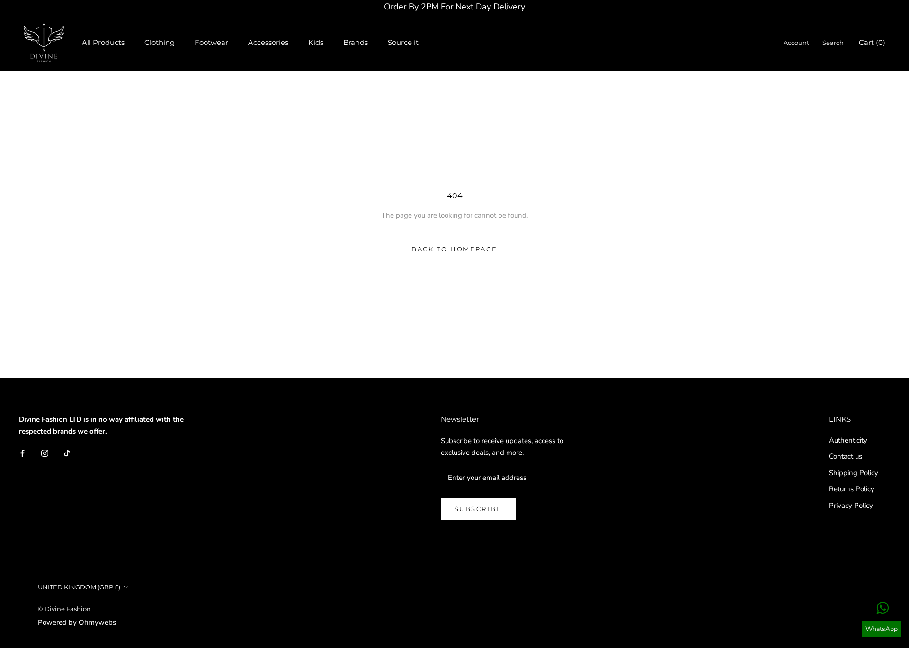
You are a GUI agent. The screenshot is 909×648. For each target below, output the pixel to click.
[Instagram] (44, 453)
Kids (315, 42)
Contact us (845, 456)
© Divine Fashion (64, 608)
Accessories (268, 42)
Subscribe (478, 509)
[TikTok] (67, 453)
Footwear (211, 42)
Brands (355, 42)
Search (833, 42)
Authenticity (848, 440)
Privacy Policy (851, 505)
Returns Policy (851, 489)
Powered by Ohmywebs (77, 622)
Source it (403, 42)
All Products (103, 42)
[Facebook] (22, 453)
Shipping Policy (853, 473)
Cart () (872, 42)
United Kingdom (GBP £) (79, 587)
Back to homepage (454, 249)
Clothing (159, 42)
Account (796, 42)
